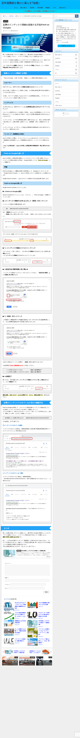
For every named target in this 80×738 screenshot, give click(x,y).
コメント (8, 563)
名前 (7, 577)
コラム (54, 7)
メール (7, 584)
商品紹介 (48, 7)
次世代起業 (40, 7)
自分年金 (32, 7)
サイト (7, 588)
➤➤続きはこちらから (66, 45)
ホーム (16, 7)
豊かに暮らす (23, 7)
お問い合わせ (62, 7)
